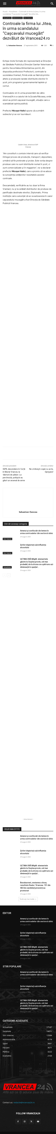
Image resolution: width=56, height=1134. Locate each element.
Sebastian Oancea (15, 45)
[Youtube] (38, 1121)
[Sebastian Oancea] (4, 45)
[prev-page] (4, 575)
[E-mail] (39, 52)
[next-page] (8, 575)
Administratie (17, 18)
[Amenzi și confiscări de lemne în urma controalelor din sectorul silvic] (10, 534)
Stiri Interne (28, 18)
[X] (20, 52)
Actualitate (13, 11)
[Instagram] (24, 1121)
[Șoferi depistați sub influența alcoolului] (10, 549)
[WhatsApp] (32, 52)
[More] (52, 453)
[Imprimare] (45, 52)
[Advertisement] (28, 327)
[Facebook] (14, 52)
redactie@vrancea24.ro (24, 1102)
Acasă (5, 11)
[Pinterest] (26, 52)
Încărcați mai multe (27, 899)
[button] (4, 3)
